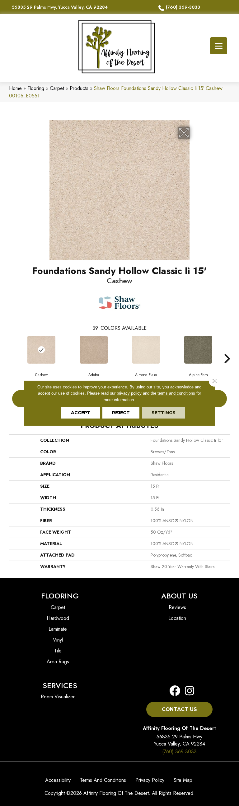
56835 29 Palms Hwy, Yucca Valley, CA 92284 (60, 7)
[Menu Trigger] (218, 45)
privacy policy (129, 393)
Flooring (35, 88)
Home (15, 88)
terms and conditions (176, 393)
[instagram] (187, 691)
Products (79, 88)
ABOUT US (179, 595)
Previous (12, 349)
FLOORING (60, 595)
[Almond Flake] (146, 349)
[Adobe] (94, 349)
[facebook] (175, 691)
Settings (164, 412)
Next (227, 349)
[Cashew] (41, 349)
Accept (80, 412)
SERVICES (60, 685)
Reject (121, 412)
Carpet (57, 88)
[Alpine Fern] (198, 349)
